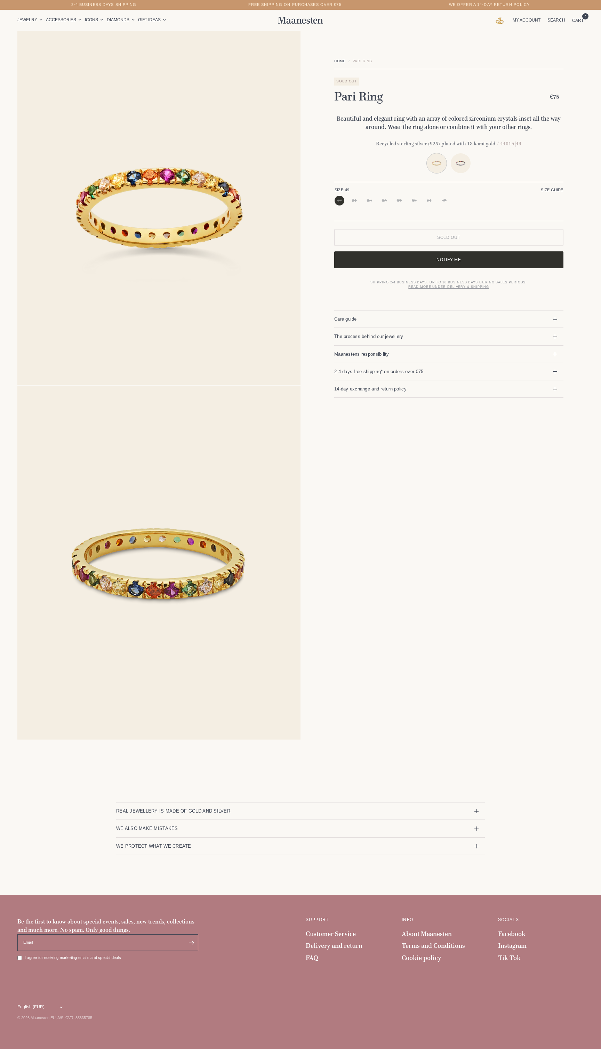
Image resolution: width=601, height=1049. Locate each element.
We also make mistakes (147, 828)
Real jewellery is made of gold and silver (173, 811)
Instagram (512, 946)
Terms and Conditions (433, 946)
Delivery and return (334, 946)
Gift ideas (149, 19)
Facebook (512, 934)
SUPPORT (317, 920)
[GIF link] (501, 20)
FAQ (312, 958)
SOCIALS (508, 920)
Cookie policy (421, 958)
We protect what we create (153, 846)
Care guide (345, 319)
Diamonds (118, 19)
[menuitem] (30, 20)
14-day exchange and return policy (370, 389)
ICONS (91, 19)
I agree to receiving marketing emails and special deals (73, 957)
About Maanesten (427, 934)
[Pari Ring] (461, 163)
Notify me (448, 259)
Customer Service (331, 934)
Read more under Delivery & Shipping (448, 287)
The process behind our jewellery (368, 336)
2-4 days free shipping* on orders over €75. (379, 371)
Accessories (61, 19)
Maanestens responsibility (361, 354)
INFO (407, 920)
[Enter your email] (191, 942)
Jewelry (27, 19)
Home (340, 61)
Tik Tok (509, 958)
